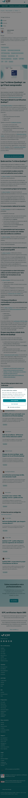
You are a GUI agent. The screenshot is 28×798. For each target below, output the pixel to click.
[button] (14, 407)
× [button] (25, 389)
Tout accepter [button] (14, 400)
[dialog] (14, 399)
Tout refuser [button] (14, 404)
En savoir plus (19, 397)
